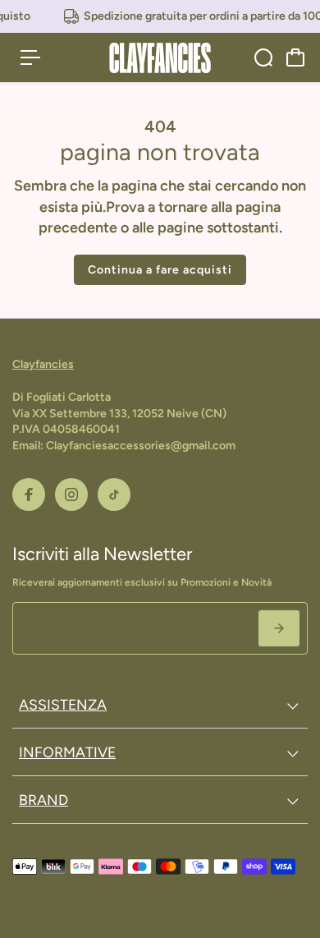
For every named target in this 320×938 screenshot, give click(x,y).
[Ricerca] (263, 57)
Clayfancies (43, 364)
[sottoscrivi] (279, 628)
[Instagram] (71, 494)
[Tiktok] (114, 494)
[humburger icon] (30, 57)
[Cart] (295, 57)
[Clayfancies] (160, 58)
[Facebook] (28, 494)
